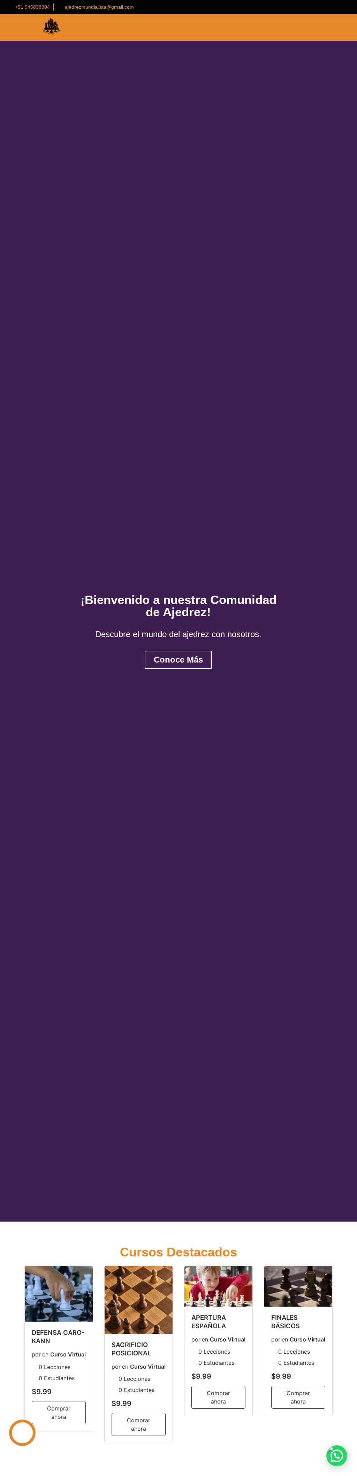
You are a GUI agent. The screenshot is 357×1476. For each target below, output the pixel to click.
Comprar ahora (58, 1412)
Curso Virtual (68, 1354)
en (45, 1354)
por (36, 1354)
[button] (6, 631)
